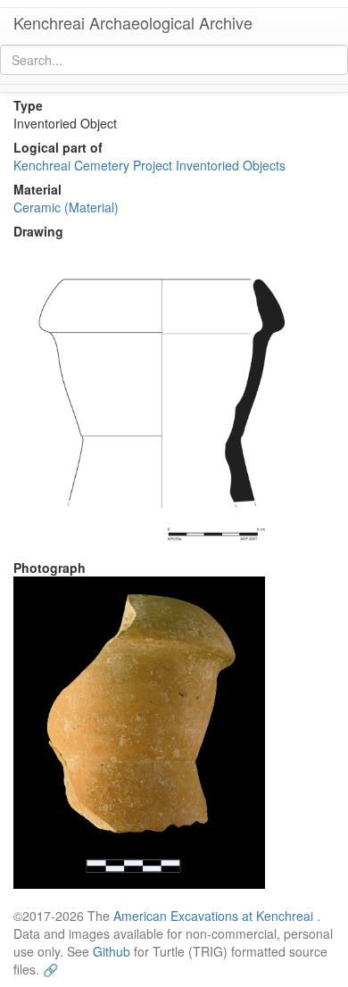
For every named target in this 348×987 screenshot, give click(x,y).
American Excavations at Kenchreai (213, 916)
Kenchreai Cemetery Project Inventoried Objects (149, 165)
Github (111, 951)
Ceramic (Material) (66, 207)
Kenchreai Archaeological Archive (133, 22)
